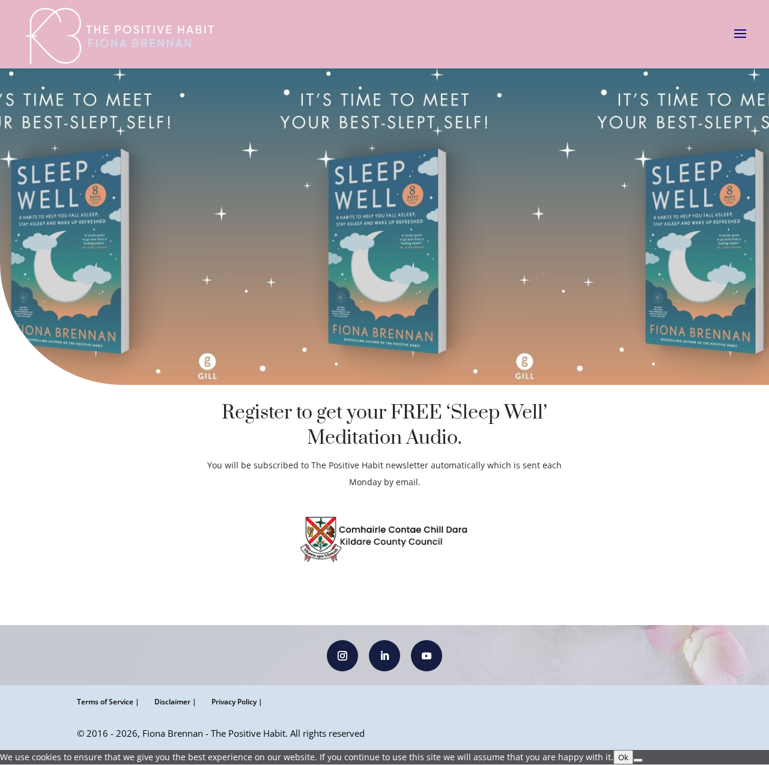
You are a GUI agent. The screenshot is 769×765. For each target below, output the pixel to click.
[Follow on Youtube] (426, 655)
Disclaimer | (175, 702)
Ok (623, 757)
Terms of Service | (108, 702)
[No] (638, 760)
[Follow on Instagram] (342, 655)
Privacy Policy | (237, 702)
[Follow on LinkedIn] (384, 655)
